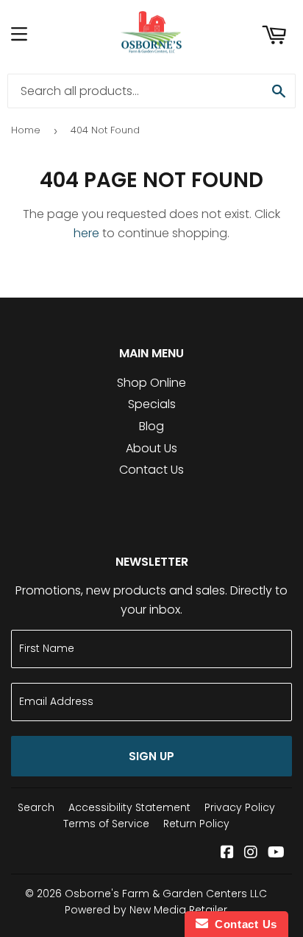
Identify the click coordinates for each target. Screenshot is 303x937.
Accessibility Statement (129, 807)
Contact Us (151, 469)
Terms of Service (106, 823)
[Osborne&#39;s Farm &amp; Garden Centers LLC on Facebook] (227, 853)
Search (36, 807)
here (86, 233)
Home (25, 130)
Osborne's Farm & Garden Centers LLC (166, 893)
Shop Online (151, 382)
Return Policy (196, 823)
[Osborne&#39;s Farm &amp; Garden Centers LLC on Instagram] (250, 853)
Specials (152, 404)
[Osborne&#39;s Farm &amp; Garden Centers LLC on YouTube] (276, 853)
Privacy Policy (239, 807)
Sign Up (151, 756)
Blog (151, 426)
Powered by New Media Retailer (146, 909)
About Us (151, 448)
